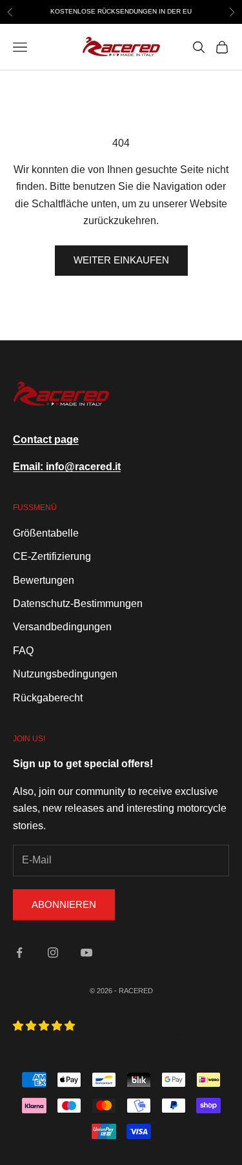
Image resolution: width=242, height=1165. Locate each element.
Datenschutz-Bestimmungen (78, 603)
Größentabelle (46, 533)
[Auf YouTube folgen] (86, 952)
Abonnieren (64, 904)
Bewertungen (43, 580)
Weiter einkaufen (121, 259)
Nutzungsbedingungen (65, 673)
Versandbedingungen (62, 626)
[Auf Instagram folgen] (52, 952)
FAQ (23, 650)
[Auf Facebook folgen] (19, 952)
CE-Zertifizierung (52, 556)
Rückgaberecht (48, 697)
